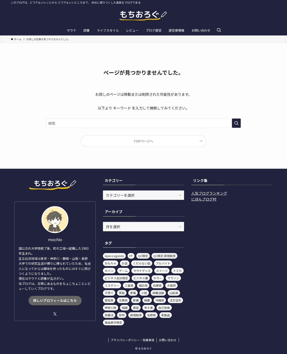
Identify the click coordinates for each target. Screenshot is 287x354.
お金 (125, 263)
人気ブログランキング (209, 193)
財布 (122, 315)
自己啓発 (164, 308)
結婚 (125, 308)
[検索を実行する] (236, 123)
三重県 (129, 285)
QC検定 (143, 256)
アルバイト (163, 263)
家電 (133, 293)
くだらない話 (141, 263)
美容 (136, 308)
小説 (144, 293)
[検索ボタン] (219, 30)
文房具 (123, 300)
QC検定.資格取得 (164, 256)
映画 (147, 300)
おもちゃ (110, 263)
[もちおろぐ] (143, 16)
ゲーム (123, 271)
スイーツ (162, 271)
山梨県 (174, 293)
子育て (109, 293)
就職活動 (158, 293)
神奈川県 (110, 308)
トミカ (177, 271)
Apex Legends (114, 256)
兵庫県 (157, 285)
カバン (109, 271)
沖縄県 (159, 300)
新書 (136, 300)
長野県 (151, 315)
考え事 (148, 308)
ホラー (157, 278)
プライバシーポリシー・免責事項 (132, 340)
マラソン (173, 278)
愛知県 (109, 300)
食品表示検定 (113, 322)
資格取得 (136, 315)
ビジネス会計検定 (116, 278)
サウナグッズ (142, 271)
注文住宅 (175, 300)
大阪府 (171, 285)
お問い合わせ (167, 340)
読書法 (109, 315)
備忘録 (143, 285)
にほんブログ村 (203, 199)
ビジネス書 (140, 278)
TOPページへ (143, 141)
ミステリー (112, 285)
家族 (122, 293)
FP (131, 256)
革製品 (165, 315)
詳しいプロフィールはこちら (55, 300)
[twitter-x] (55, 314)
